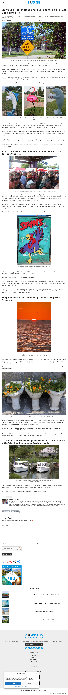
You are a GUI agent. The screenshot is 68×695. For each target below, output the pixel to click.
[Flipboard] (42, 648)
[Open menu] (64, 2)
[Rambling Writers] (5, 501)
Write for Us (53, 693)
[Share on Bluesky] (18, 561)
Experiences (34, 666)
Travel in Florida (15, 511)
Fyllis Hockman (7, 20)
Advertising (34, 657)
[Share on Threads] (14, 561)
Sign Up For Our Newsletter (34, 644)
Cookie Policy (17, 686)
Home (3, 6)
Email (37, 543)
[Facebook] (26, 648)
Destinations (34, 664)
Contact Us (34, 661)
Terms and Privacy (24, 686)
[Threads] (39, 648)
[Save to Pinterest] (7, 561)
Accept (13, 683)
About (3, 496)
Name (4, 543)
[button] (37, 673)
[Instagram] (29, 648)
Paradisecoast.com (40, 491)
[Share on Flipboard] (10, 561)
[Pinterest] (31, 648)
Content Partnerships (34, 659)
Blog (7, 6)
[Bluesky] (36, 648)
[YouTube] (34, 648)
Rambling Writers (14, 499)
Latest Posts (8, 496)
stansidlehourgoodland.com (25, 491)
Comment (5, 525)
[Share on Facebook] (3, 561)
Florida (44, 359)
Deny (29, 683)
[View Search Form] (3, 2)
